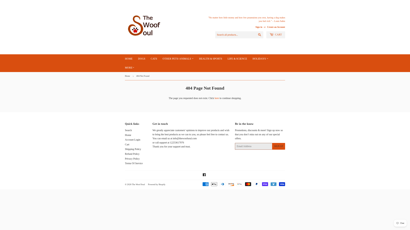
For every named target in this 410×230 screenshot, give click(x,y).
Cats (154, 58)
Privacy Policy (132, 158)
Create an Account (276, 27)
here (217, 98)
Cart (278, 34)
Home (127, 76)
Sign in (258, 27)
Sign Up (278, 146)
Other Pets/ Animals (177, 58)
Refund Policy (132, 154)
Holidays (259, 58)
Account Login (132, 139)
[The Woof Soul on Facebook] (204, 175)
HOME (129, 58)
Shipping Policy (133, 149)
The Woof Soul (138, 184)
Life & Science (237, 58)
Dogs (141, 58)
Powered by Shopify (156, 184)
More (128, 67)
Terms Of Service (134, 163)
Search (128, 130)
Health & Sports (210, 58)
